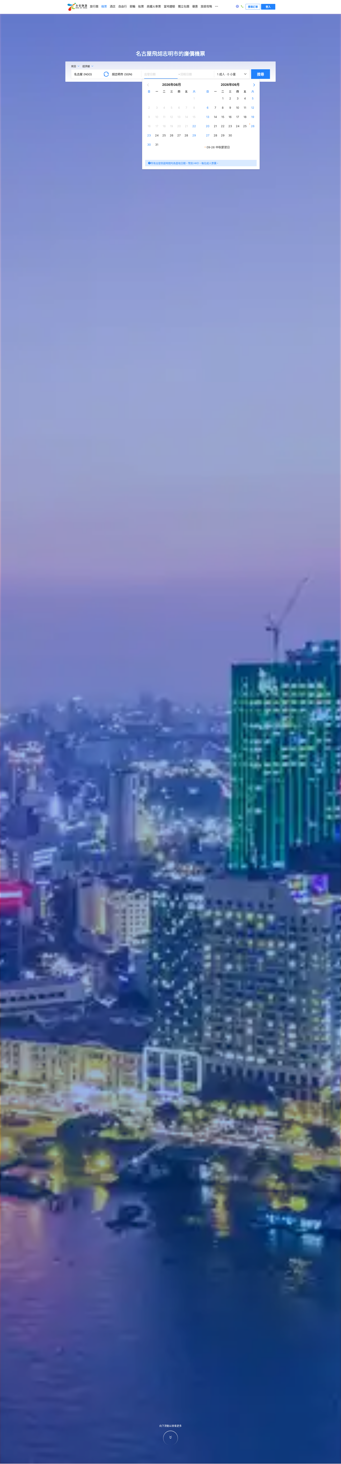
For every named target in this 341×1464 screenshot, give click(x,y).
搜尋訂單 (253, 6)
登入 (268, 6)
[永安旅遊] (77, 7)
